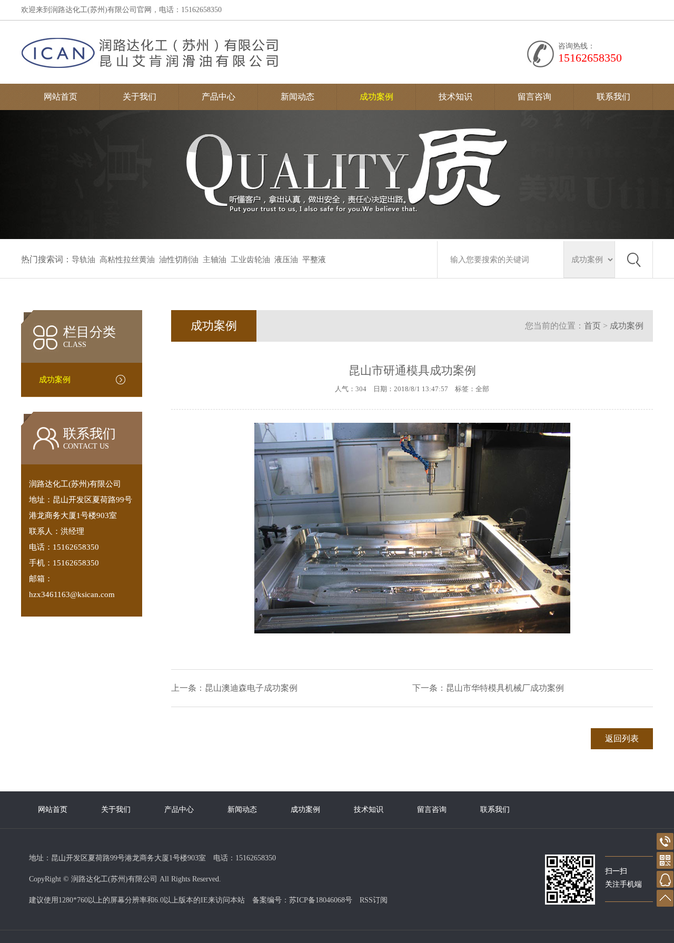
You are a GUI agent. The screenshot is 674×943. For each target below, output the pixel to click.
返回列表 (622, 738)
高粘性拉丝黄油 (127, 259)
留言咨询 (534, 96)
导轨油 (83, 259)
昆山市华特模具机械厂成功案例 (505, 687)
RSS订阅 (374, 900)
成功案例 (376, 96)
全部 (482, 389)
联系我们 (613, 96)
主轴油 (214, 259)
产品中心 (218, 96)
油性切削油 (179, 259)
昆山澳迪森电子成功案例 (251, 687)
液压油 (286, 259)
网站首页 (60, 96)
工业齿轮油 (250, 259)
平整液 (314, 259)
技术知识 (455, 96)
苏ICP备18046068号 (320, 900)
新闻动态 (297, 96)
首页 (592, 325)
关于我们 (139, 96)
